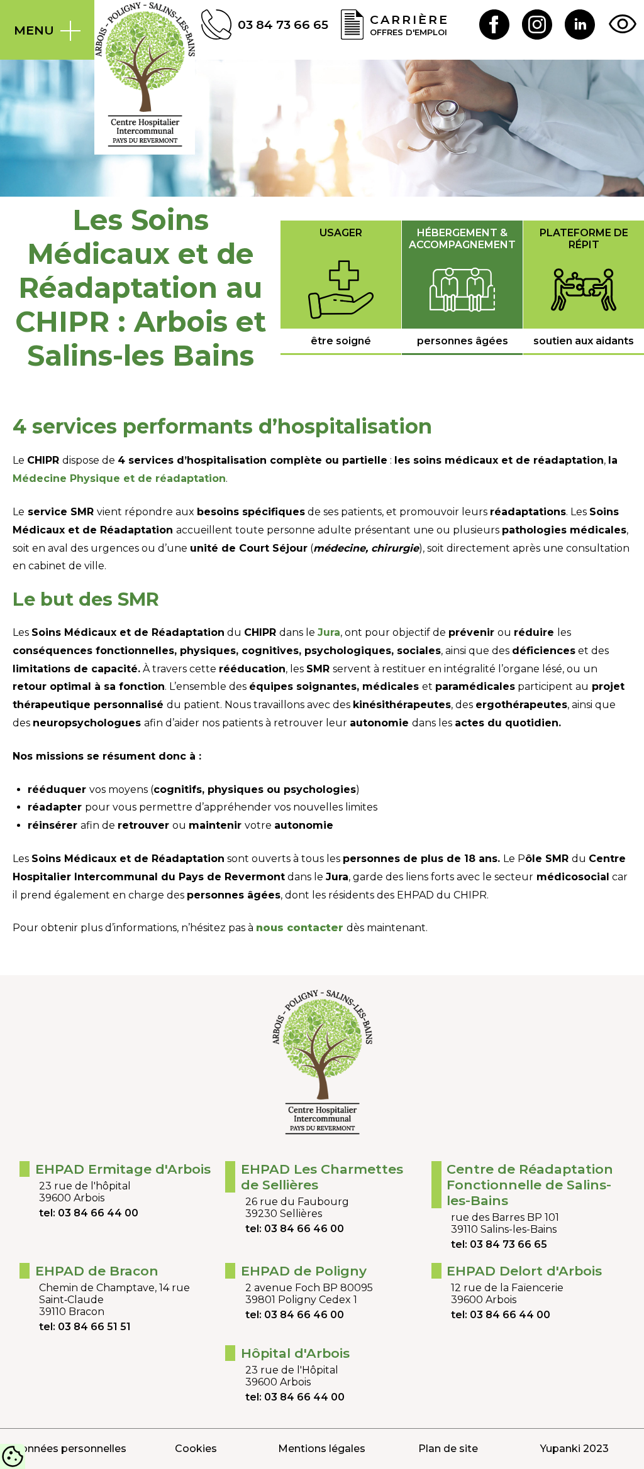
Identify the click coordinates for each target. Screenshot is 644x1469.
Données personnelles (69, 1449)
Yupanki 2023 (574, 1449)
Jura (329, 632)
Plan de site (448, 1449)
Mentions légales (321, 1449)
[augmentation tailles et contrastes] (623, 24)
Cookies (196, 1449)
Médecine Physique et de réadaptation (119, 478)
